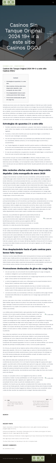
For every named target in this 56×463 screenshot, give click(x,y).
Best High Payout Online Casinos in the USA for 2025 (16, 438)
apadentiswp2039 (19, 66)
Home (50, 31)
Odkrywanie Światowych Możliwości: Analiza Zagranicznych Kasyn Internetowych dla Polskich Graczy (28, 435)
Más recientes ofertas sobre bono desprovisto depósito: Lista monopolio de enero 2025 (16, 88)
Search (5, 414)
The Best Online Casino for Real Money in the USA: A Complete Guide (20, 441)
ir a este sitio (25, 157)
